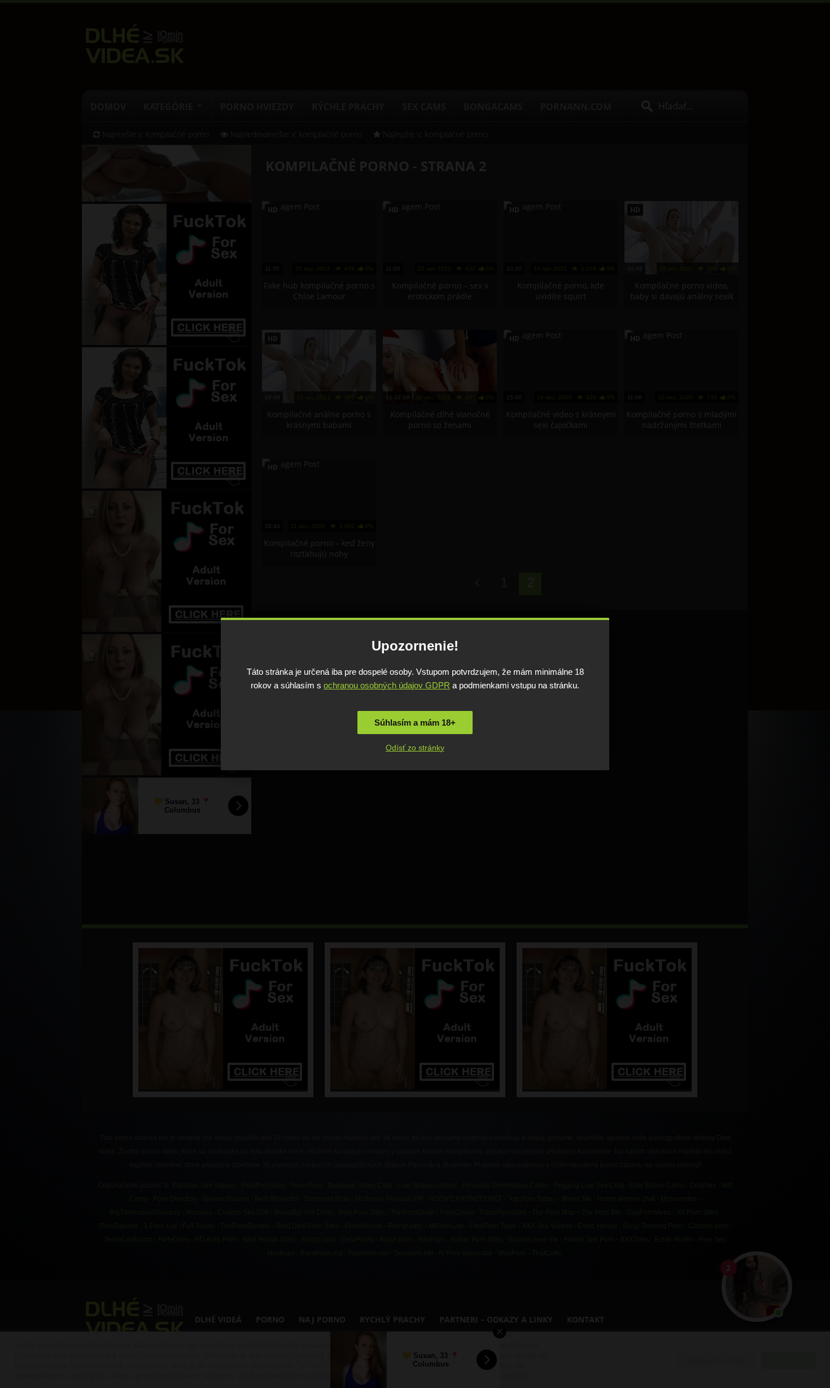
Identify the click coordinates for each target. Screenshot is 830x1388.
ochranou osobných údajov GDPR (387, 685)
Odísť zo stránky (415, 747)
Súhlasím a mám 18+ (415, 722)
